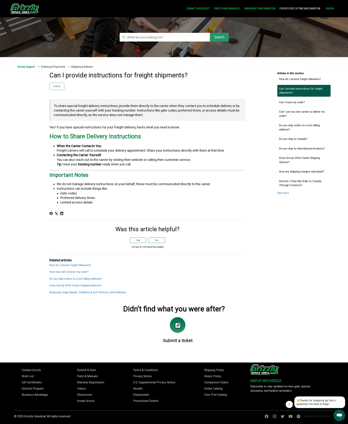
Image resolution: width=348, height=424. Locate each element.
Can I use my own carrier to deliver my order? (302, 114)
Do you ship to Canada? (293, 139)
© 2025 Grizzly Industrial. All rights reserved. (42, 416)
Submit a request (198, 8)
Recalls (138, 388)
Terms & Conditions (145, 370)
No (157, 240)
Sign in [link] (330, 8)
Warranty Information (260, 8)
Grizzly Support (26, 66)
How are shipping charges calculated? (301, 171)
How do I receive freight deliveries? (300, 79)
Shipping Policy (214, 370)
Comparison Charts (216, 382)
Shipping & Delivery (82, 66)
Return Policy (212, 376)
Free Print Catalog (215, 394)
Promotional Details (145, 401)
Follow (57, 86)
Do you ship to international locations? (302, 148)
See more (283, 193)
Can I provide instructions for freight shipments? (300, 90)
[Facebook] (51, 213)
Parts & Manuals (87, 376)
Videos (81, 388)
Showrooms (84, 394)
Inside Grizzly (86, 401)
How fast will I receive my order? (68, 271)
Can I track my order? (292, 102)
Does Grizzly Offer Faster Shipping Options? (299, 160)
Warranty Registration (90, 382)
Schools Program (33, 388)
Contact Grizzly (31, 370)
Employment (141, 394)
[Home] (264, 369)
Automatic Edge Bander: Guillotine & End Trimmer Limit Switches (87, 292)
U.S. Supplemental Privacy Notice (154, 382)
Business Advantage (35, 394)
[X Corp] (56, 213)
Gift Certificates (32, 382)
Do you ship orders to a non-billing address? (299, 127)
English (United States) (318, 416)
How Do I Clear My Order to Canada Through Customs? (300, 183)
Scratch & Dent (86, 370)
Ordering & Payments (53, 66)
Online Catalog (213, 388)
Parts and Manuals (227, 8)
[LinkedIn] (61, 213)
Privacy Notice (142, 376)
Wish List (28, 376)
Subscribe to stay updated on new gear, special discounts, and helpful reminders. (280, 388)
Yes (138, 240)
